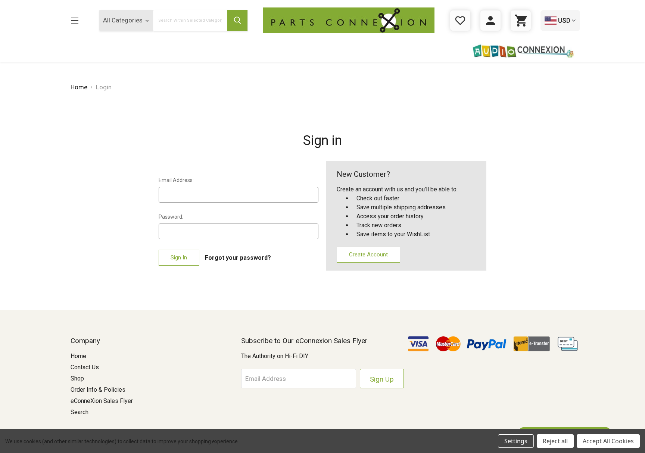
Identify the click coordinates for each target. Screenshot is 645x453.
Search (79, 412)
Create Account (368, 254)
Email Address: (176, 180)
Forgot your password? (238, 257)
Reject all (555, 441)
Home (78, 356)
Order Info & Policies (98, 389)
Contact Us (85, 367)
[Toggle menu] (74, 20)
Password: (171, 217)
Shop (77, 378)
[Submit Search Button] (237, 20)
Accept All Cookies (608, 441)
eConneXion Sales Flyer (102, 400)
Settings (515, 441)
